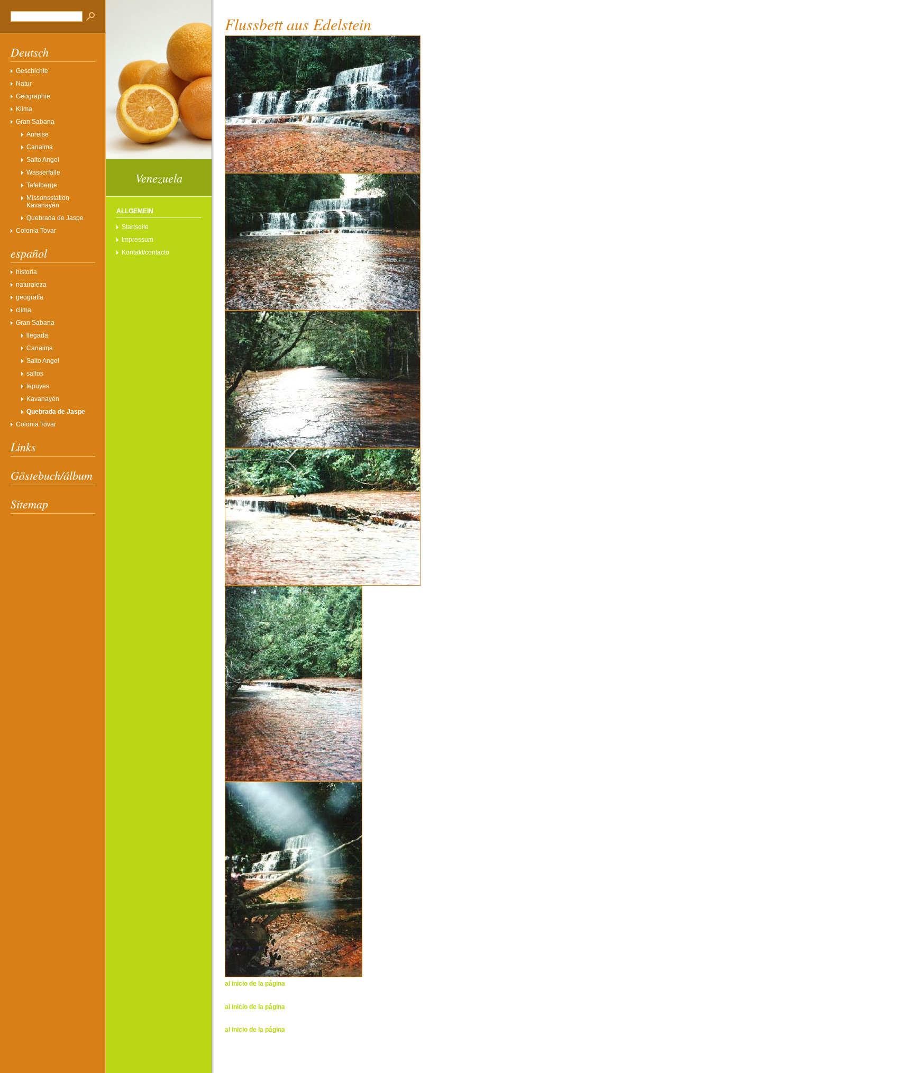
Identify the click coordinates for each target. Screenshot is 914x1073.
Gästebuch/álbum (52, 475)
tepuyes (37, 386)
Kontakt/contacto (145, 252)
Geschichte (32, 71)
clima (23, 310)
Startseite (135, 227)
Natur (24, 83)
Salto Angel (42, 159)
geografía (29, 297)
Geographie (33, 96)
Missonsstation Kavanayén (47, 201)
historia (26, 272)
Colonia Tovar (36, 230)
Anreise (37, 134)
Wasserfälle (43, 172)
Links (23, 446)
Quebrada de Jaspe (55, 218)
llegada (37, 335)
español (29, 253)
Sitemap (29, 504)
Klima (24, 109)
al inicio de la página (255, 983)
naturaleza (31, 284)
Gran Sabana (35, 121)
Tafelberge (41, 185)
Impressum (137, 239)
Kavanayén (42, 399)
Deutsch (30, 52)
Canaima (39, 147)
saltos (34, 373)
